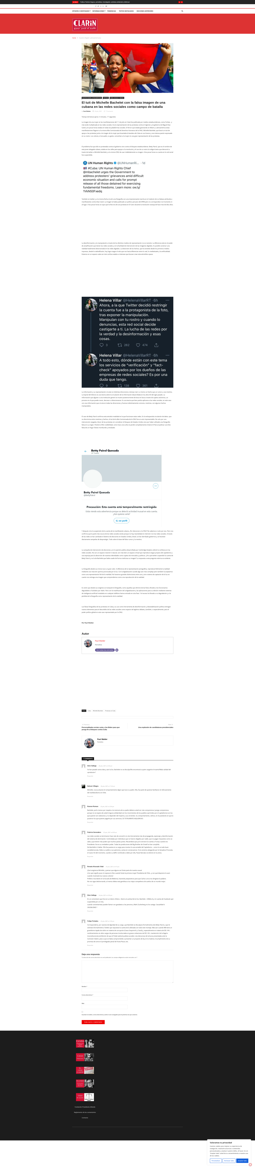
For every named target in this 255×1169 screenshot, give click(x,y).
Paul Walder (87, 111)
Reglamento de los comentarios (85, 1112)
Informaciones (98, 11)
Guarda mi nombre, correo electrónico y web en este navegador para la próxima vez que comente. (109, 1014)
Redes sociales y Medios (117, 98)
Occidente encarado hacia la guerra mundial (94, 2)
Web (83, 1003)
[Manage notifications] (250, 1164)
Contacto (85, 1118)
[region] (229, 1152)
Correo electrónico (87, 995)
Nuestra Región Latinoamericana (90, 38)
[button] (179, 2)
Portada (105, 98)
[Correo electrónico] (116, 650)
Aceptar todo (242, 1161)
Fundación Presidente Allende (85, 1107)
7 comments (109, 111)
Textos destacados (126, 11)
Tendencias (111, 11)
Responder (90, 776)
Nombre (84, 986)
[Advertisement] (127, 222)
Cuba (89, 711)
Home (74, 38)
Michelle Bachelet (98, 711)
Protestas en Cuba (110, 711)
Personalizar (216, 1161)
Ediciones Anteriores (145, 11)
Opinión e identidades (80, 11)
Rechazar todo (229, 1161)
